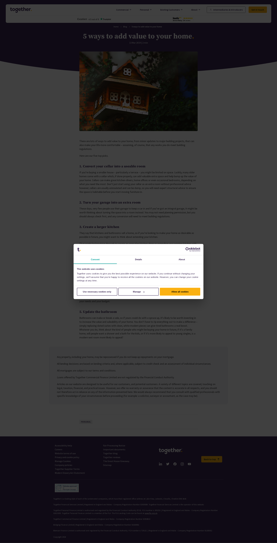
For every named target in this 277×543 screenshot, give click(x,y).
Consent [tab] (95, 259)
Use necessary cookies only (97, 291)
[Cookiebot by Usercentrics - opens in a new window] (187, 249)
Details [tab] (138, 259)
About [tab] (182, 259)
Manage (137, 291)
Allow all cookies (180, 291)
